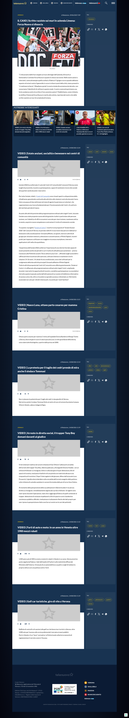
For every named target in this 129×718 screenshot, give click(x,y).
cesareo (100, 303)
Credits (84, 704)
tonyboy (90, 431)
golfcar (90, 599)
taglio (104, 370)
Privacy (71, 704)
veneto (103, 525)
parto (105, 307)
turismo (90, 603)
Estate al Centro (40, 228)
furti (96, 525)
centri (96, 151)
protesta (90, 370)
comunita (104, 151)
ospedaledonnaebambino (94, 307)
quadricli (108, 599)
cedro (96, 366)
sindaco (98, 370)
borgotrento (91, 303)
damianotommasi (105, 366)
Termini (75, 704)
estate (111, 151)
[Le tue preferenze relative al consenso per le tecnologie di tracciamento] (126, 715)
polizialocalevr (99, 599)
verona (90, 311)
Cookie (79, 704)
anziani (90, 151)
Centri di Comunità (43, 196)
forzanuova (91, 19)
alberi (89, 366)
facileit (90, 525)
